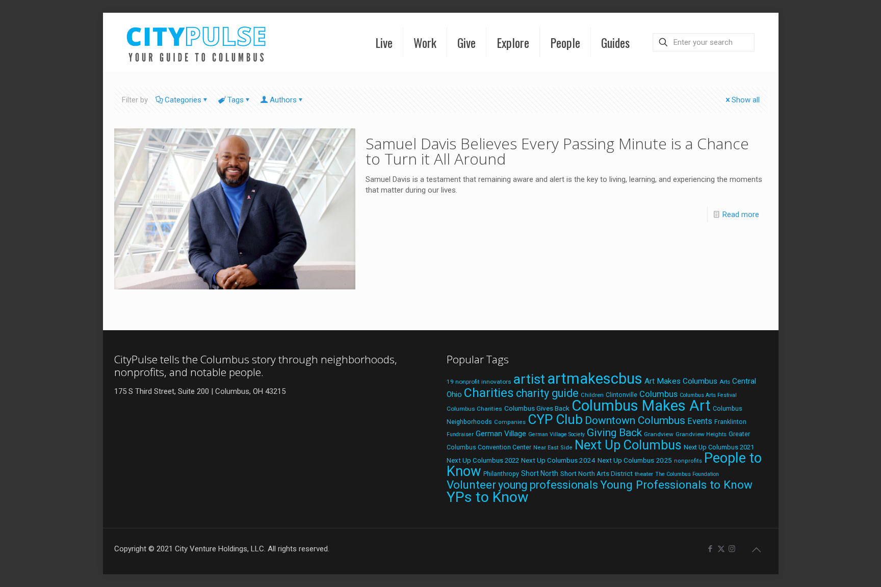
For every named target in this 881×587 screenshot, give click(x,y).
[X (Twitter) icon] (721, 548)
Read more (740, 214)
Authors (283, 99)
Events (699, 421)
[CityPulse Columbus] (196, 42)
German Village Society (556, 434)
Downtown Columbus (635, 420)
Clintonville (621, 394)
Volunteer (471, 484)
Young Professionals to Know (676, 484)
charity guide (547, 393)
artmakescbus (594, 378)
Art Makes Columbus (680, 381)
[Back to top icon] (756, 550)
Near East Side (553, 447)
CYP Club (555, 419)
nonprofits (688, 461)
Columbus (658, 394)
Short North (539, 473)
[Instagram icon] (732, 548)
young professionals (548, 484)
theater (644, 473)
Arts (724, 381)
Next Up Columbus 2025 (635, 460)
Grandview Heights (701, 434)
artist (529, 379)
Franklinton (730, 421)
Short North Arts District (596, 473)
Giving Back (614, 432)
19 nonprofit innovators (479, 381)
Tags (235, 99)
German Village (501, 433)
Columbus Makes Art (641, 405)
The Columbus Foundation (687, 474)
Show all (746, 99)
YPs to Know (487, 497)
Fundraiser (460, 434)
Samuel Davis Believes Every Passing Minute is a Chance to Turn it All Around (557, 151)
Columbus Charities (474, 408)
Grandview (658, 434)
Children (592, 394)
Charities (489, 392)
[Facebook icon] (710, 548)
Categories (183, 99)
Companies (510, 422)
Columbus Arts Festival (708, 395)
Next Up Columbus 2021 (719, 447)
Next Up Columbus (628, 445)
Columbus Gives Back (536, 408)
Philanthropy (501, 473)
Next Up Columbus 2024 (558, 460)
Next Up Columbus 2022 (483, 460)
